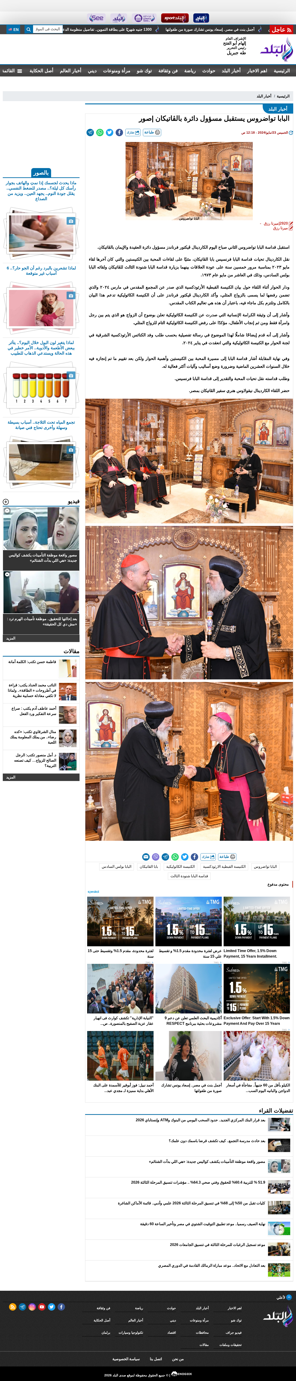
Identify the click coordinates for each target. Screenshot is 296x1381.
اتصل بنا (156, 1359)
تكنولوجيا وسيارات (131, 1332)
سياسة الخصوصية (126, 1359)
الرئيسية (282, 70)
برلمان (106, 1332)
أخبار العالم (70, 70)
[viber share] (155, 857)
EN (15, 30)
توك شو (144, 70)
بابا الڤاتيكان (149, 866)
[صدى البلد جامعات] (144, 18)
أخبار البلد (231, 70)
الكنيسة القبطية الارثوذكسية (224, 866)
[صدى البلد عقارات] (118, 18)
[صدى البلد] (276, 49)
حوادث (208, 70)
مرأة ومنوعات (116, 70)
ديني (92, 70)
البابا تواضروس (265, 866)
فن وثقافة (168, 70)
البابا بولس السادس (116, 866)
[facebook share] (119, 132)
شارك (131, 132)
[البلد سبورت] (175, 18)
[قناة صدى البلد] (201, 18)
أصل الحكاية (41, 70)
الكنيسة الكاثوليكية (180, 866)
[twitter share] (109, 132)
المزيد (10, 638)
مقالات (204, 1345)
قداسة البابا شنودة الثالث (189, 876)
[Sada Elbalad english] (96, 18)
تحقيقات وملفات (230, 1345)
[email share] (90, 132)
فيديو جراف (234, 1332)
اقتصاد (171, 1332)
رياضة (190, 70)
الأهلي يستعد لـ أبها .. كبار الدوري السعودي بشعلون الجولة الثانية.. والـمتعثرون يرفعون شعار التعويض (131, 29)
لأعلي (281, 1298)
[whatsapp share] (100, 132)
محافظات (202, 1332)
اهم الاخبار (257, 70)
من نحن (178, 1359)
